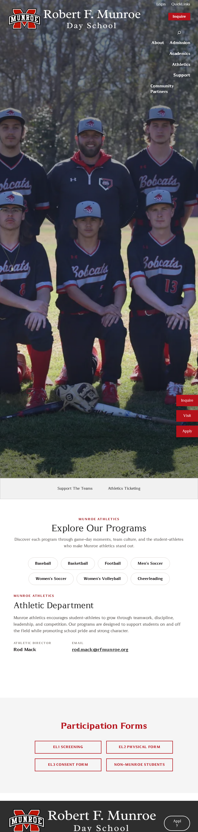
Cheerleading (150, 579)
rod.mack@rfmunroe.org (100, 649)
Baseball (43, 563)
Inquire (179, 16)
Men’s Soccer (150, 563)
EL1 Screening (68, 747)
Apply (187, 431)
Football (113, 563)
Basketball (78, 563)
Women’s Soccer (51, 579)
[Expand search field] (179, 32)
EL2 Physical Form (139, 747)
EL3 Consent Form (68, 764)
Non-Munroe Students (139, 764)
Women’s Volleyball (102, 579)
